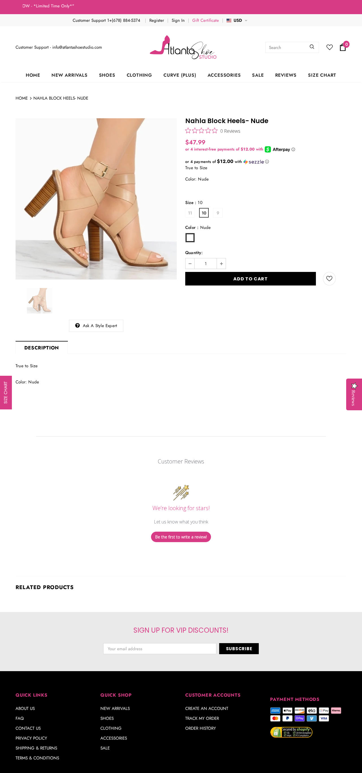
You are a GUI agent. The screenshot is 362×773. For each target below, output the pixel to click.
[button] (265, 161)
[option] (96, 199)
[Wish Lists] (329, 278)
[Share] (343, 278)
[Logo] (183, 47)
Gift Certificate (205, 20)
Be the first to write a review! (181, 537)
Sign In (178, 20)
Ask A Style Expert (100, 326)
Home (22, 98)
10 (204, 213)
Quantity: (194, 253)
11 (190, 213)
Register (156, 20)
